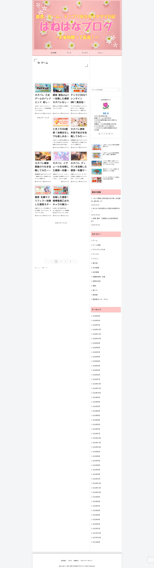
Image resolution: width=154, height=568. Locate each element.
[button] (118, 90)
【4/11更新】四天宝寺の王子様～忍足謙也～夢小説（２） (105, 200)
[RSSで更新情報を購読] (112, 133)
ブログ (70, 560)
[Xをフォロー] (102, 133)
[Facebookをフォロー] (104, 133)
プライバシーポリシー (86, 560)
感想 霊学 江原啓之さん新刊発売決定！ (104, 220)
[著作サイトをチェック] (99, 133)
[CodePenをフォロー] (107, 133)
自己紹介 (63, 560)
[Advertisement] (61, 72)
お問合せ (76, 560)
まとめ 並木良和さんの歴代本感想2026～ (105, 210)
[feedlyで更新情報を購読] (109, 133)
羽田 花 (106, 113)
